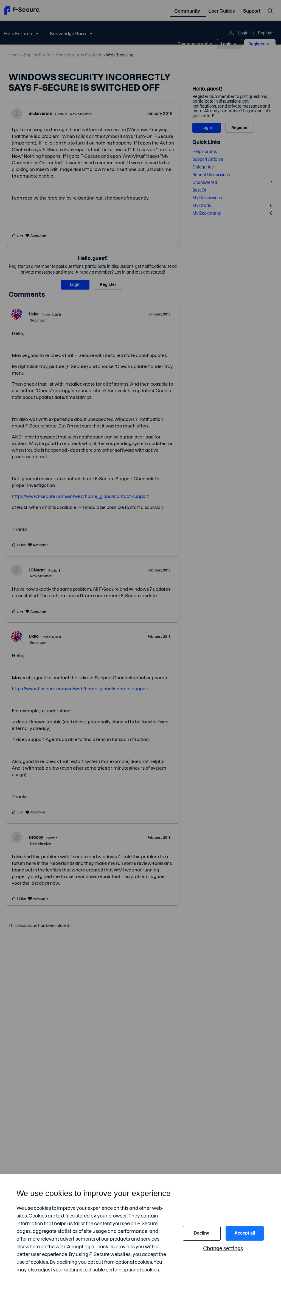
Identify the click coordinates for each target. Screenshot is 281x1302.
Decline (201, 1233)
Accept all (244, 1233)
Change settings (223, 1248)
